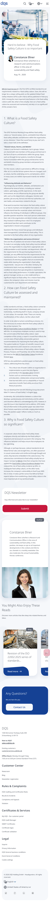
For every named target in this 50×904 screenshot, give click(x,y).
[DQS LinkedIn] (24, 893)
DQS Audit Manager (9, 820)
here (11, 357)
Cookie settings (7, 860)
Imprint (4, 844)
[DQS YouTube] (33, 893)
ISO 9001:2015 (27, 373)
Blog (3, 775)
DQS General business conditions (14, 852)
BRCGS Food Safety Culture (25, 354)
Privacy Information (9, 848)
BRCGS (20, 461)
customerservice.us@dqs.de (12, 751)
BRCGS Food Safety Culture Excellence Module (20, 329)
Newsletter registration (10, 779)
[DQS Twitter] (6, 893)
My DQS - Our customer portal (12, 816)
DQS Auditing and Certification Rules (15, 792)
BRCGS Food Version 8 (10, 89)
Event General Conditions (11, 856)
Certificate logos (8, 828)
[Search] (24, 3)
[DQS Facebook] (15, 893)
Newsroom (6, 771)
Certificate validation (9, 832)
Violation (5, 803)
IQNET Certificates (8, 824)
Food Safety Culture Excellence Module (26, 463)
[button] (31, 3)
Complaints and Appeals (10, 799)
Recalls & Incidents (8, 796)
